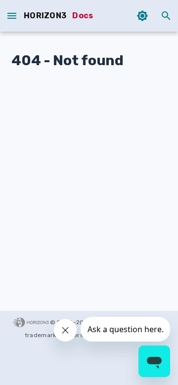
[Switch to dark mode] (142, 16)
